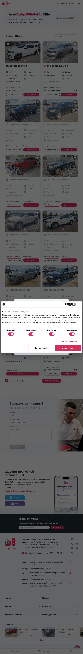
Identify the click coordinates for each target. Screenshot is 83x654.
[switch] (31, 334)
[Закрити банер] (80, 304)
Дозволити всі (67, 348)
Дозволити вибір (41, 348)
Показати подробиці (69, 341)
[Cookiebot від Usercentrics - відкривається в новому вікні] (67, 304)
